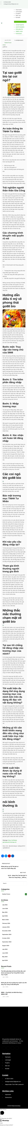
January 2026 (6, 927)
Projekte (18, 13)
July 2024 (4, 949)
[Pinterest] (9, 855)
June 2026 (5, 908)
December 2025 (6, 930)
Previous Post (6, 863)
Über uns (18, 15)
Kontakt (18, 17)
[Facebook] (2, 855)
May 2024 (4, 956)
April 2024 (5, 960)
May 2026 (4, 912)
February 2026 (6, 923)
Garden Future (8, 42)
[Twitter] (5, 855)
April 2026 (5, 916)
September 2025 (6, 934)
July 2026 (4, 905)
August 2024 (5, 945)
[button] (20, 22)
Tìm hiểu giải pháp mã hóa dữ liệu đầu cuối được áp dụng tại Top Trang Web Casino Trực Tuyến (13, 972)
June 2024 (5, 953)
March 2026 (5, 919)
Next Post (23, 872)
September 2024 (6, 942)
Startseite (19, 9)
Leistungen (19, 11)
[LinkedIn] (12, 855)
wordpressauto (19, 40)
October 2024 (6, 938)
